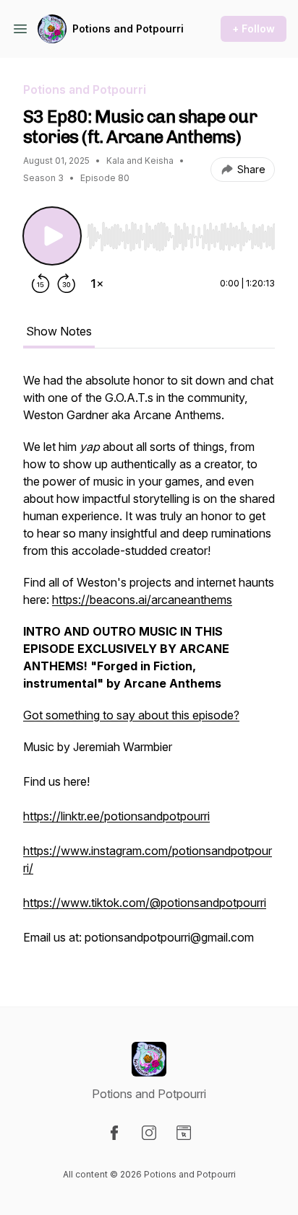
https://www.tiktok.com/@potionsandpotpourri (144, 902)
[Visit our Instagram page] (149, 1133)
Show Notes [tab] (59, 331)
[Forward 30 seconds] (66, 283)
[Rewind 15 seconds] (40, 283)
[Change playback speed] (96, 283)
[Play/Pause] (52, 236)
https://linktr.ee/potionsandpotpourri (116, 816)
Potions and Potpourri (128, 28)
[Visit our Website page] (183, 1133)
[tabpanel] (149, 666)
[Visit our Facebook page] (114, 1133)
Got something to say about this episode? (131, 715)
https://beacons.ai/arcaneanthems (142, 599)
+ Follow (253, 28)
